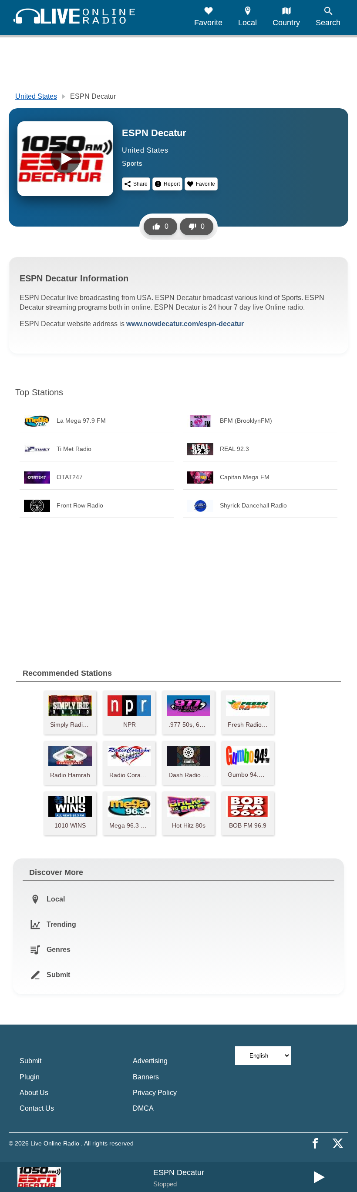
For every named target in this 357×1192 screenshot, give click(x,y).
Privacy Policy (155, 1092)
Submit (30, 1061)
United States (36, 96)
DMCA (143, 1108)
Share (140, 184)
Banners (146, 1077)
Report (172, 184)
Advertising (150, 1061)
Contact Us (37, 1108)
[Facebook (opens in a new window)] (315, 1143)
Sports (132, 163)
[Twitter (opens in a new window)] (337, 1143)
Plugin (30, 1077)
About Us (34, 1092)
